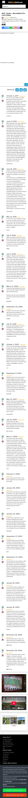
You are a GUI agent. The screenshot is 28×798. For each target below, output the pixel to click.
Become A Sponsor (7, 746)
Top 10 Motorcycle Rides (8, 752)
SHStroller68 (9, 281)
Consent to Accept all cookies (14, 790)
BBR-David (4, 19)
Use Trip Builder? (7, 741)
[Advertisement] (14, 48)
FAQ (4, 748)
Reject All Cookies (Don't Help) (14, 795)
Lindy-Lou (8, 116)
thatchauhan (9, 163)
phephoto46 (9, 414)
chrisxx (8, 508)
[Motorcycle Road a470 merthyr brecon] (6, 720)
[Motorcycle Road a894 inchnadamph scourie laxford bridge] (13, 720)
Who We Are (6, 757)
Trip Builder (5, 756)
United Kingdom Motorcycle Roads (10, 21)
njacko (8, 230)
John (7, 468)
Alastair (8, 629)
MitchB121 (8, 301)
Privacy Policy (23, 779)
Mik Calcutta (9, 431)
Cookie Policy (8, 781)
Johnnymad (9, 211)
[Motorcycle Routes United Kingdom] (2, 17)
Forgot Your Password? (8, 745)
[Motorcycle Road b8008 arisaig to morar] (21, 720)
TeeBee (8, 318)
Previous (4, 720)
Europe (20, 19)
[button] (3, 683)
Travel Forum (6, 754)
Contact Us (5, 759)
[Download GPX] (26, 84)
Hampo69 (8, 531)
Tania (7, 339)
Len (7, 368)
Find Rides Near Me (7, 739)
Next (23, 720)
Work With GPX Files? (8, 743)
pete (7, 552)
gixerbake (8, 394)
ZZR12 (7, 248)
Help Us (5, 761)
